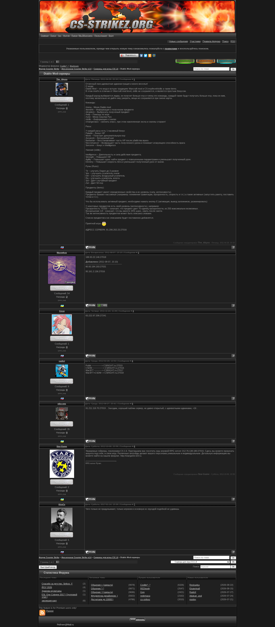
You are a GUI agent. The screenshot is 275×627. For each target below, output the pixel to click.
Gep (142, 592)
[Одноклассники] (150, 55)
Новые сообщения (178, 41)
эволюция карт (49, 600)
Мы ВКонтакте (86, 35)
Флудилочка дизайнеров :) (104, 596)
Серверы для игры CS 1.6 (106, 69)
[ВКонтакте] (141, 55)
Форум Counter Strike (49, 69)
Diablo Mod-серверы (130, 69)
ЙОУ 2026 (47, 587)
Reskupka (194, 585)
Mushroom (74, 66)
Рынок (74, 35)
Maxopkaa (62, 252)
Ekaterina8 (194, 588)
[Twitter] (146, 55)
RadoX (192, 592)
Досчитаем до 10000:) (102, 599)
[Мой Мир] (154, 55)
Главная (45, 35)
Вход (111, 35)
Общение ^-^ (97, 588)
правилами (171, 48)
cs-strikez (145, 599)
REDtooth (145, 588)
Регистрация (100, 35)
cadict (62, 361)
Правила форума (211, 41)
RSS (233, 41)
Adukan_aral (195, 596)
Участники (195, 41)
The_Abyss (61, 79)
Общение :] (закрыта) (102, 592)
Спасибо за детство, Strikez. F (57, 583)
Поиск (53, 35)
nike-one (62, 404)
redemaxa (145, 596)
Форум (66, 35)
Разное (50, 611)
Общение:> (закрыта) (102, 585)
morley (192, 599)
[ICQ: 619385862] (102, 305)
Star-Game (62, 446)
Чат (59, 35)
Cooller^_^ (64, 66)
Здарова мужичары (52, 591)
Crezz (62, 311)
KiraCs (62, 504)
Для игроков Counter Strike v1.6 (76, 69)
